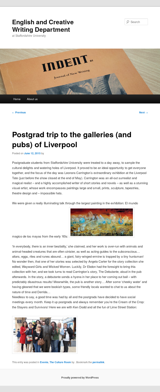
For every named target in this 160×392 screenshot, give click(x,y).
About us (32, 99)
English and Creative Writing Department (43, 25)
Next (143, 112)
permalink (98, 362)
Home (16, 99)
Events (44, 362)
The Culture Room (60, 362)
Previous (19, 112)
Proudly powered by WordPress (80, 377)
